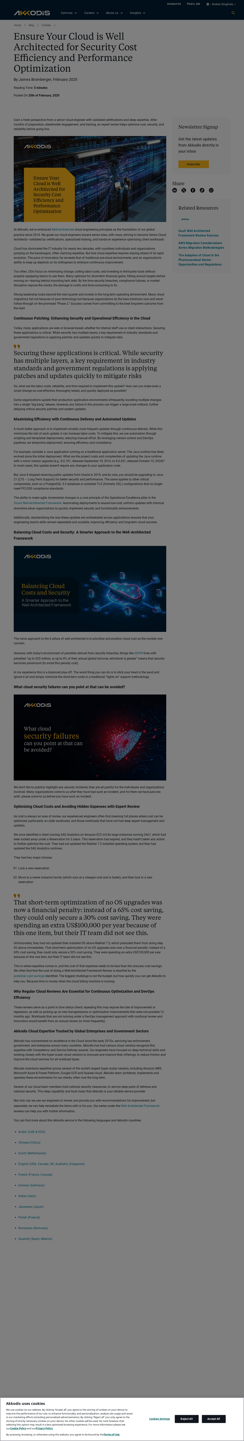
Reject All (187, 1419)
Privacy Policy (44, 1428)
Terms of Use (112, 1434)
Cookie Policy (18, 1428)
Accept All (213, 1419)
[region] (122, 1419)
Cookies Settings (159, 1419)
